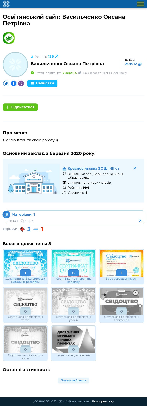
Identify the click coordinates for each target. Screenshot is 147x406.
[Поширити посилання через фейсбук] (13, 83)
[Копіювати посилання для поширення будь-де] (6, 83)
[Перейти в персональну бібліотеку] (75, 217)
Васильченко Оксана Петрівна (67, 63)
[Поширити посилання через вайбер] (21, 83)
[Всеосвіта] (6, 4)
